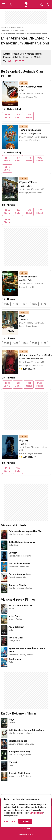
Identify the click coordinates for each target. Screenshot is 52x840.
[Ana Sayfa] (26, 4)
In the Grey (14, 616)
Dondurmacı (15, 659)
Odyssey (13, 553)
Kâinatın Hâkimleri (18, 741)
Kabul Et (25, 821)
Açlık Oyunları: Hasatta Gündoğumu (26, 730)
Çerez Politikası (36, 813)
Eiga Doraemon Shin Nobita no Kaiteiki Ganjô (28, 650)
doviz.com (26, 829)
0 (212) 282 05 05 (16, 61)
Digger (12, 719)
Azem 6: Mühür (16, 627)
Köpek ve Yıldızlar (18, 585)
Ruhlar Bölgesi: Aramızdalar (22, 542)
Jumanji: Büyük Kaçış (19, 773)
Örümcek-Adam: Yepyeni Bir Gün (25, 531)
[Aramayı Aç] (10, 4)
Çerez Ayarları (10, 821)
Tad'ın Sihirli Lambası (19, 563)
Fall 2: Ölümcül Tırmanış (20, 605)
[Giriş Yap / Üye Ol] (42, 4)
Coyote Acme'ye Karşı (20, 574)
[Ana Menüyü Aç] (3, 4)
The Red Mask (16, 637)
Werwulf (13, 762)
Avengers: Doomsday (19, 751)
